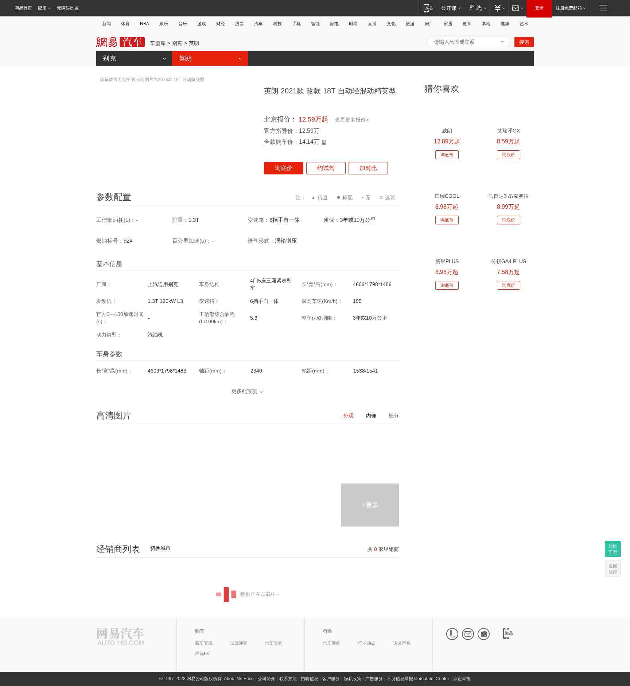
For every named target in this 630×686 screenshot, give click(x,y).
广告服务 (374, 678)
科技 (277, 23)
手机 (296, 23)
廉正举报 (462, 678)
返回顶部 (612, 568)
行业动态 (367, 643)
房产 (429, 23)
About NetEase (239, 678)
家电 (334, 23)
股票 (239, 23)
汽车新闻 (332, 643)
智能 (315, 23)
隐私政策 (352, 678)
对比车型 (612, 549)
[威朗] (447, 112)
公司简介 (266, 678)
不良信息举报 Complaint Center (418, 678)
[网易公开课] (451, 8)
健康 (505, 23)
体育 (125, 23)
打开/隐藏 (502, 42)
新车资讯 (204, 643)
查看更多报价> (352, 120)
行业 (327, 631)
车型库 (158, 43)
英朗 (194, 43)
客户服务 (331, 678)
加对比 (368, 168)
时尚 (353, 23)
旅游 (410, 23)
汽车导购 (274, 643)
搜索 (524, 42)
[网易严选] (477, 8)
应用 (42, 8)
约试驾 (326, 168)
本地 (486, 23)
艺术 (524, 23)
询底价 (283, 168)
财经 (220, 23)
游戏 (201, 23)
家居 (448, 23)
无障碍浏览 (68, 8)
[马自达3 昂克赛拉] (508, 177)
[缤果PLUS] (447, 242)
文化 (391, 23)
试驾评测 (239, 643)
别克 (177, 43)
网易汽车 (120, 42)
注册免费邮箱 (569, 8)
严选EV (202, 653)
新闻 (106, 23)
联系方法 (288, 678)
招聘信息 (309, 678)
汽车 (258, 23)
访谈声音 (402, 643)
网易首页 (23, 8)
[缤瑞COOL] (447, 177)
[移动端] (428, 8)
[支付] (499, 8)
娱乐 (163, 23)
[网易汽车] (120, 637)
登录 (539, 8)
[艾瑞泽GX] (508, 112)
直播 (372, 23)
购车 (200, 631)
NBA (144, 23)
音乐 (182, 23)
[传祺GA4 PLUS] (508, 242)
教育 (467, 23)
